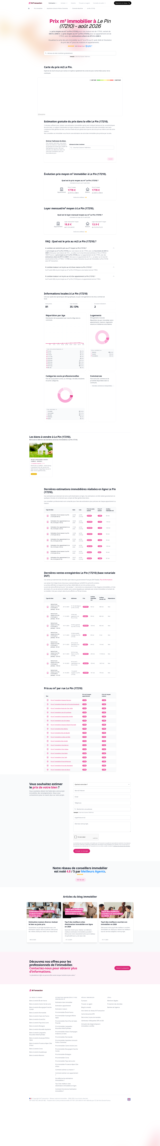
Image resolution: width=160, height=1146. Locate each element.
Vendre (73, 3)
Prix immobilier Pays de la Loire (65, 1061)
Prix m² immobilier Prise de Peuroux (61, 761)
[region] (80, 97)
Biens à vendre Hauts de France (39, 1016)
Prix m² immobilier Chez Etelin (59, 753)
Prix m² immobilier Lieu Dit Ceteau (60, 720)
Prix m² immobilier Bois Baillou (59, 729)
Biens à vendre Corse (36, 1049)
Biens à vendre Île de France (38, 1001)
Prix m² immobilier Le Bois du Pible (60, 737)
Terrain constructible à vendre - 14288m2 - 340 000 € (39, 460)
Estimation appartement (63, 1006)
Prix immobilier (38, 8)
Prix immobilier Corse (62, 1058)
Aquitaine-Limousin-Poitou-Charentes (57, 8)
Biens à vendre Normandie (37, 1013)
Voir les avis (80, 880)
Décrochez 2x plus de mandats (91, 1017)
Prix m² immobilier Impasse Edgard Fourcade (63, 724)
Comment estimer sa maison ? (64, 1070)
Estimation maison (61, 1009)
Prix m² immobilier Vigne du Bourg (60, 769)
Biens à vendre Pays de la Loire (39, 1023)
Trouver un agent (84, 3)
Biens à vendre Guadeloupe (38, 1052)
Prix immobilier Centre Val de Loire (66, 1046)
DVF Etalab (95, 580)
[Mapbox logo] (41, 114)
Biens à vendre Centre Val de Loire (40, 1004)
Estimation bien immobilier (63, 1002)
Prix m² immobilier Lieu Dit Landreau (61, 712)
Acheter (63, 3)
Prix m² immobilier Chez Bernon (59, 745)
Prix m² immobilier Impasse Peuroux (61, 700)
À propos (84, 1001)
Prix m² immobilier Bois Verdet (59, 741)
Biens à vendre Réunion (36, 1055)
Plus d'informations (106, 580)
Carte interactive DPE (88, 1014)
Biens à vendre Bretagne (37, 1026)
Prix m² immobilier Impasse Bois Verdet (62, 716)
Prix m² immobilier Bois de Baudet (60, 733)
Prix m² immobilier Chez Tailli (59, 757)
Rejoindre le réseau (121, 3)
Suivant (110, 159)
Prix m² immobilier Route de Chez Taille (62, 708)
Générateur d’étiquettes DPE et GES (92, 1021)
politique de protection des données (121, 846)
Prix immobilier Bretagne (63, 1054)
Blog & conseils (86, 1007)
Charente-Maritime (77, 8)
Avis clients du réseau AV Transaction (93, 1011)
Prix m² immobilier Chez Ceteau (59, 749)
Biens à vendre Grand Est (37, 1019)
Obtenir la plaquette (122, 968)
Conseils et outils (98, 3)
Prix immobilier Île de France (64, 1012)
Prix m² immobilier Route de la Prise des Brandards (65, 704)
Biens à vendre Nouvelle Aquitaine (40, 1029)
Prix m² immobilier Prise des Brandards (62, 765)
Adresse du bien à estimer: (77, 144)
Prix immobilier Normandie (63, 1037)
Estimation (52, 3)
